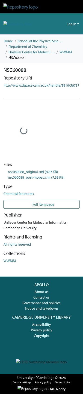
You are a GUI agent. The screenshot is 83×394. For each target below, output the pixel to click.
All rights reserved (17, 244)
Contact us (41, 297)
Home (8, 41)
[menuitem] (62, 24)
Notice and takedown (41, 308)
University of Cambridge (35, 377)
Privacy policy (41, 330)
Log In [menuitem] (71, 23)
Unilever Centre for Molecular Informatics (32, 52)
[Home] (20, 7)
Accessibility (41, 324)
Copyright (41, 335)
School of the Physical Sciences (41, 41)
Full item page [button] (43, 204)
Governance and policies (41, 302)
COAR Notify (56, 389)
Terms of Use (62, 382)
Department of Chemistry (28, 46)
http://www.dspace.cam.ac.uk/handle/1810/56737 (41, 85)
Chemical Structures (18, 193)
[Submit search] (56, 24)
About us (41, 291)
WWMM (65, 52)
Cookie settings (22, 382)
